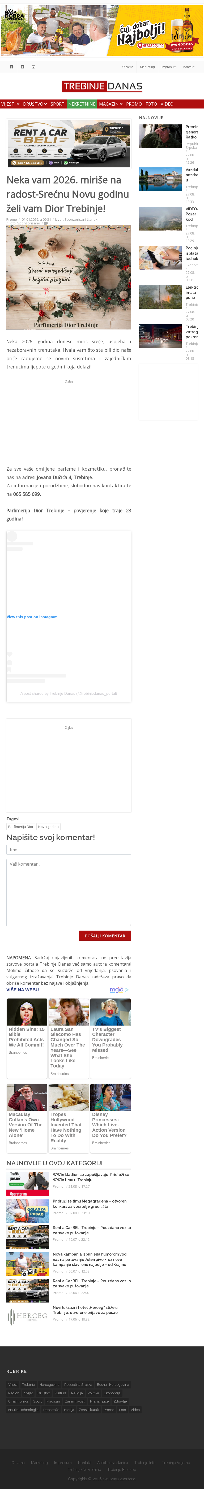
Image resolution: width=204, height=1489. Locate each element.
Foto (151, 104)
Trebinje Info (145, 1463)
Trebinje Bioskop (121, 1470)
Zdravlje (120, 1401)
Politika (93, 1393)
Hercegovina (50, 1385)
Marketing (147, 67)
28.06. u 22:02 (79, 1292)
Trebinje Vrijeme (176, 1463)
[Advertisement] (68, 422)
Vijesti (9, 104)
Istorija (69, 1410)
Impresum (169, 67)
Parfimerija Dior (20, 826)
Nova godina (48, 826)
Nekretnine (81, 104)
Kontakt (188, 67)
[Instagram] (33, 67)
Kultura (60, 1393)
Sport (58, 104)
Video (167, 104)
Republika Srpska (194, 145)
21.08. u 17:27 (79, 1186)
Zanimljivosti (75, 1401)
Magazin (109, 104)
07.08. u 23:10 (79, 1212)
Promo (134, 104)
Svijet (28, 1393)
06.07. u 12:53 (79, 1271)
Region (13, 1393)
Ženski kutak (89, 1410)
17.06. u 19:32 (79, 1319)
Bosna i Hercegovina (113, 1385)
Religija (77, 1393)
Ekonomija (194, 265)
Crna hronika (18, 1401)
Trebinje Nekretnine (84, 1470)
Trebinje (192, 186)
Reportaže (51, 1410)
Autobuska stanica (112, 1463)
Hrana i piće (99, 1401)
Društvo (33, 104)
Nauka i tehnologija (23, 1410)
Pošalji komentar (105, 935)
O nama (127, 67)
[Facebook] (11, 67)
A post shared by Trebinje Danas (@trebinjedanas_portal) (68, 693)
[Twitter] (22, 67)
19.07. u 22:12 (79, 1239)
